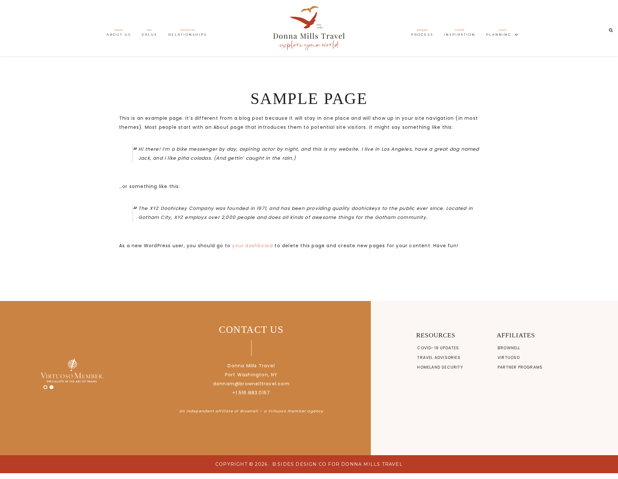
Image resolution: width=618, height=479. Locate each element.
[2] (51, 387)
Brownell (509, 348)
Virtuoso (509, 357)
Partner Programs (520, 367)
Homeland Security (440, 367)
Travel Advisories (438, 357)
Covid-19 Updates (438, 348)
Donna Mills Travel (309, 28)
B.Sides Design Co (299, 464)
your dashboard (252, 245)
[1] (45, 387)
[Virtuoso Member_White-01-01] (72, 370)
